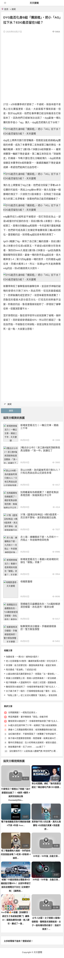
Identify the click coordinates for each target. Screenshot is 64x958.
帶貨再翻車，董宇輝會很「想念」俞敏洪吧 (28, 717)
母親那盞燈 (26, 581)
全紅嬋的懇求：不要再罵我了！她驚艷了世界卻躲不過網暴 (35, 734)
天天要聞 (34, 3)
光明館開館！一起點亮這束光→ (22, 712)
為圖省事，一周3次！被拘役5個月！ (23, 656)
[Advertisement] (32, 67)
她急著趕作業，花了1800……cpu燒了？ (27, 747)
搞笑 (14, 9)
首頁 (6, 9)
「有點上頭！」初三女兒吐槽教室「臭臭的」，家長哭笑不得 (33, 695)
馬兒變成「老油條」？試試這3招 (21, 669)
